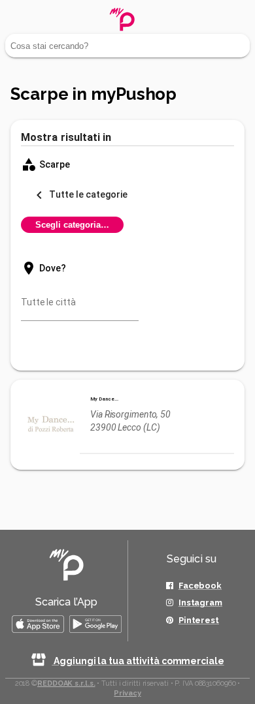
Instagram (200, 602)
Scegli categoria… (72, 225)
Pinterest (198, 620)
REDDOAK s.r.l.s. (66, 683)
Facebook (200, 585)
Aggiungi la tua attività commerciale (138, 661)
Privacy (127, 693)
